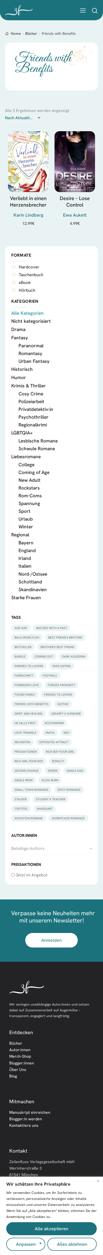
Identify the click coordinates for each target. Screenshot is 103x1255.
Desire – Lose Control (75, 201)
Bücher (31, 33)
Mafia (50, 732)
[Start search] (95, 10)
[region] (51, 1216)
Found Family (24, 694)
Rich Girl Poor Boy (28, 761)
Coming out (43, 656)
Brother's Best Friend (57, 647)
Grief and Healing (28, 713)
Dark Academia (74, 656)
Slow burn (50, 780)
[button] (83, 10)
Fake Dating (61, 666)
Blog (13, 1075)
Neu (66, 732)
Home (16, 33)
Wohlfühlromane (28, 818)
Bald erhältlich (26, 637)
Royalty (58, 761)
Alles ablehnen (72, 1244)
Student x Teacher (50, 799)
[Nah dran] (98, 1181)
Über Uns (17, 1069)
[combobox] (51, 848)
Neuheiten (22, 742)
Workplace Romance (68, 818)
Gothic (63, 704)
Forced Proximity (61, 685)
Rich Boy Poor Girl (60, 751)
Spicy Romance (69, 790)
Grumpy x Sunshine (66, 713)
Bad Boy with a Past (51, 628)
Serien (53, 770)
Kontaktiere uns (23, 1125)
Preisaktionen (25, 751)
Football (49, 675)
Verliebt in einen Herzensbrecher (28, 201)
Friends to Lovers (58, 694)
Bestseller (23, 647)
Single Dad (74, 770)
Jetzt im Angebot (31, 874)
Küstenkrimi (54, 723)
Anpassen (26, 1244)
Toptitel (21, 809)
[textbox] (51, 848)
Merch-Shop (20, 1056)
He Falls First (25, 723)
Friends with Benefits (31, 704)
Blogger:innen (21, 1062)
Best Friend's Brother (65, 637)
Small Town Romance (31, 790)
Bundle (20, 656)
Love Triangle (25, 732)
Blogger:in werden (25, 1118)
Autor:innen (19, 1049)
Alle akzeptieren (51, 1228)
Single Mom (23, 780)
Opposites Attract (53, 742)
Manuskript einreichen (29, 1112)
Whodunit (44, 809)
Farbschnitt (24, 675)
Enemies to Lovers (28, 666)
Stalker (20, 799)
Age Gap (20, 628)
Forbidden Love (26, 685)
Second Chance (26, 770)
